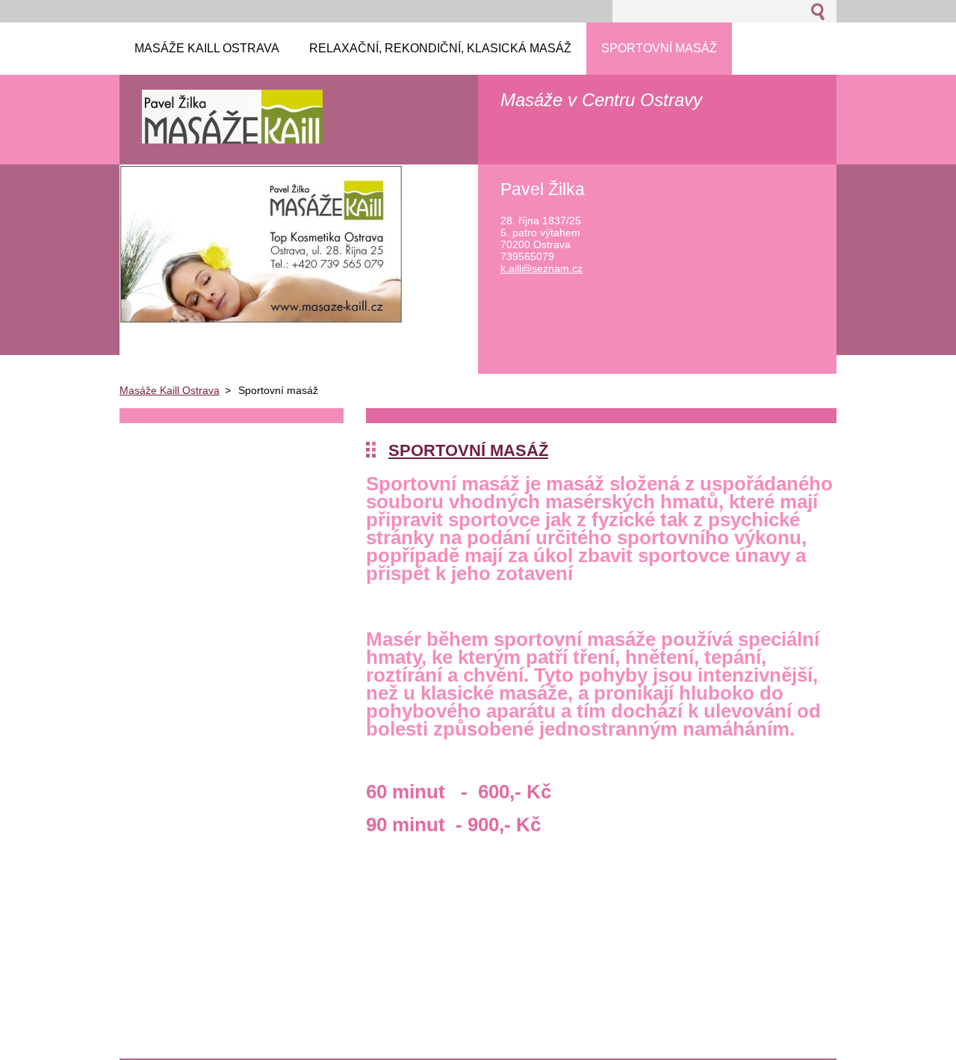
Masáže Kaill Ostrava (170, 390)
